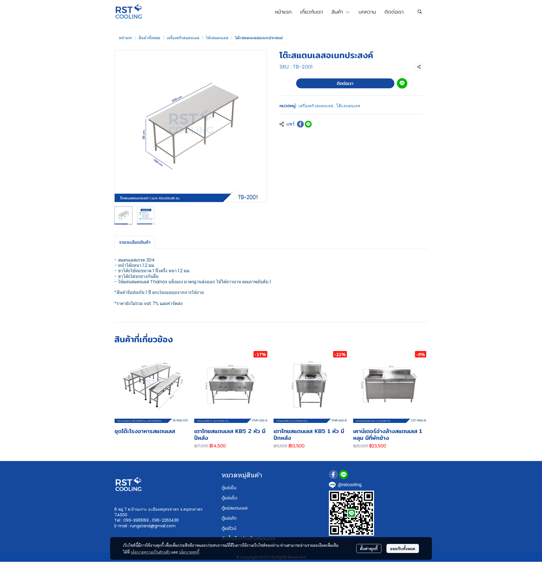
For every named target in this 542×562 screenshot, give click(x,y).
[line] (343, 474)
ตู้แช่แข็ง (229, 497)
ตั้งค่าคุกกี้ (369, 548)
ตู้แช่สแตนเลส (235, 507)
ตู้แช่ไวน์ (229, 528)
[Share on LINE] (308, 124)
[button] (419, 11)
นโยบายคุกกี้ (189, 551)
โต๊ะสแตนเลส (217, 38)
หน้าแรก (125, 38)
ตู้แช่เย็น (229, 487)
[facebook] (333, 474)
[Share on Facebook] (300, 124)
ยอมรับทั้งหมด (402, 548)
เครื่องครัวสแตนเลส (183, 38)
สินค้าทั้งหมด (149, 38)
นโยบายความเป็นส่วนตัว (151, 551)
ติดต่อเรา (345, 83)
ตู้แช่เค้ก (229, 518)
